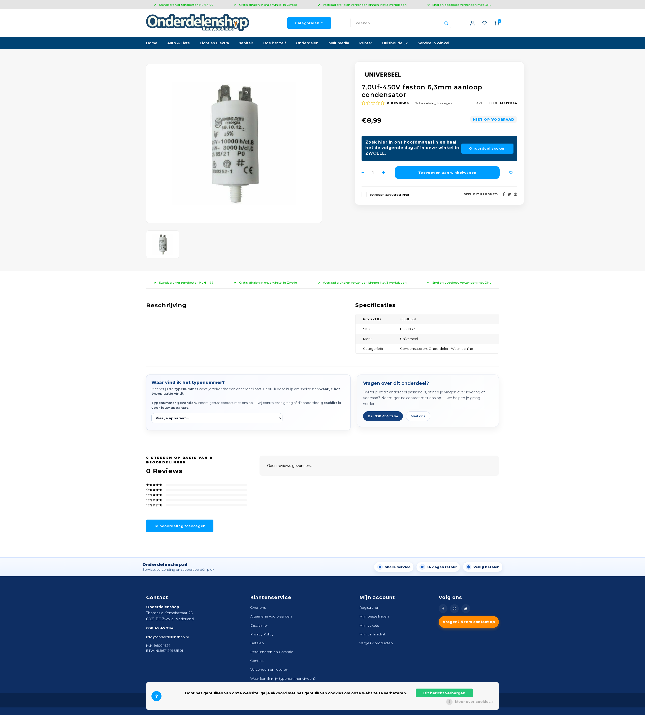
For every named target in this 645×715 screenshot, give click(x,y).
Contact (257, 661)
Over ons (258, 607)
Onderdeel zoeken (487, 148)
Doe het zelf (274, 43)
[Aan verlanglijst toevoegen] (511, 172)
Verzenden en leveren (269, 669)
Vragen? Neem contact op (469, 622)
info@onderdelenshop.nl (167, 637)
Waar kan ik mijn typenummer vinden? (283, 678)
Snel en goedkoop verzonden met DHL (461, 5)
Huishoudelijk (395, 43)
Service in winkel (433, 43)
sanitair (246, 43)
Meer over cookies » (474, 701)
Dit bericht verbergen (444, 693)
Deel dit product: (481, 194)
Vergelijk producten (376, 643)
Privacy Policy (261, 634)
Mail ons (418, 416)
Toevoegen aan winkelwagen (447, 173)
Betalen (257, 643)
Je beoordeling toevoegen (433, 103)
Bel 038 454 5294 (383, 416)
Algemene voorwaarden (271, 616)
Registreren (369, 607)
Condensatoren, (414, 349)
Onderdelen (307, 43)
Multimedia (339, 43)
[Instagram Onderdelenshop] (454, 608)
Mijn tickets (369, 625)
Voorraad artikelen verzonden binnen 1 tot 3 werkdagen (365, 5)
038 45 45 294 (160, 628)
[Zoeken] (446, 23)
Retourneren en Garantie (271, 652)
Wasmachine (462, 349)
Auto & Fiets (178, 43)
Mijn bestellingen (374, 616)
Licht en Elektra (214, 43)
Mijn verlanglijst (372, 634)
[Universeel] (439, 74)
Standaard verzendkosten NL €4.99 (186, 5)
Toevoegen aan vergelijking (388, 194)
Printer (365, 43)
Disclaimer (259, 625)
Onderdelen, (440, 349)
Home (151, 43)
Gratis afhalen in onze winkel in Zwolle (268, 5)
